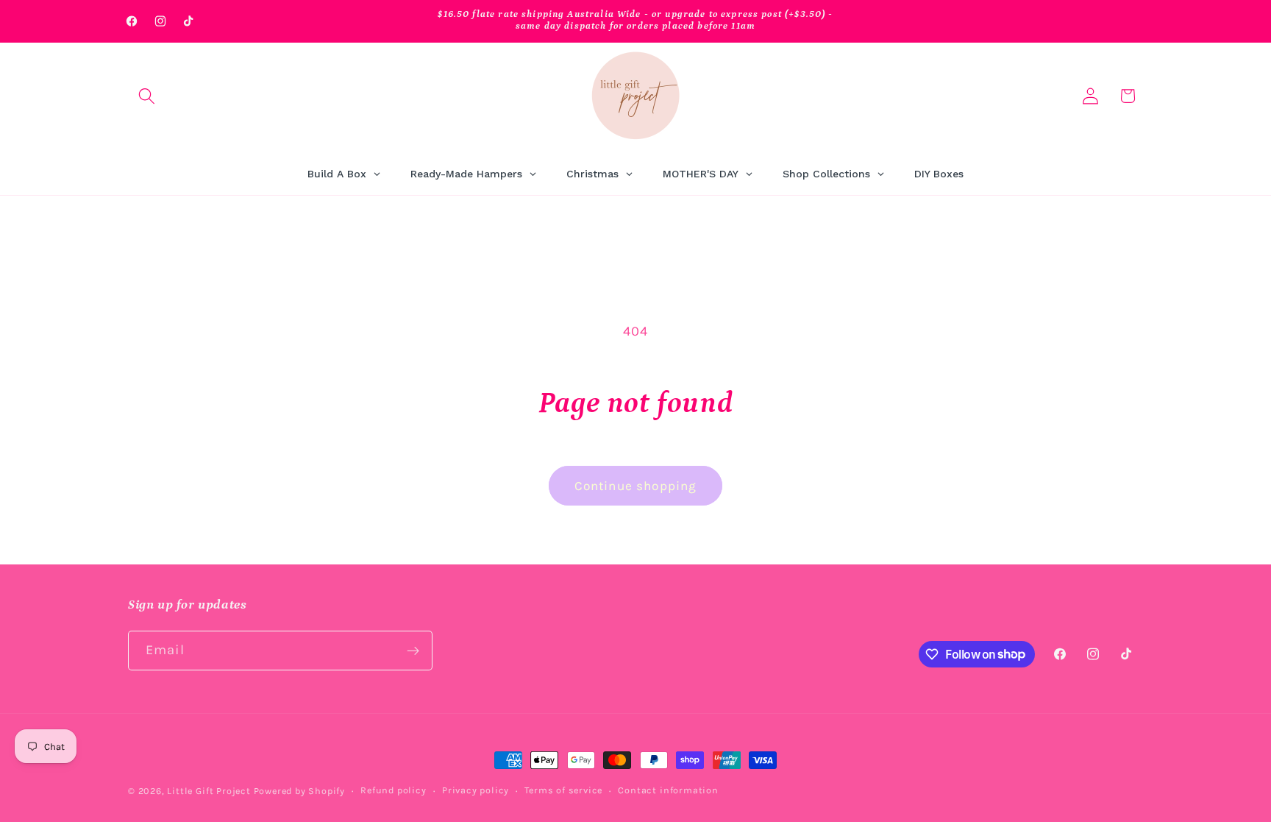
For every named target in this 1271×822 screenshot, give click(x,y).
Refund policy (393, 790)
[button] (146, 96)
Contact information (668, 790)
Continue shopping (635, 485)
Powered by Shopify (300, 790)
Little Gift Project (208, 790)
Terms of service (563, 790)
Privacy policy (475, 790)
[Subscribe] (413, 650)
